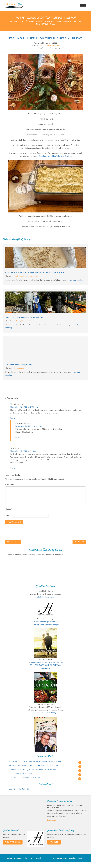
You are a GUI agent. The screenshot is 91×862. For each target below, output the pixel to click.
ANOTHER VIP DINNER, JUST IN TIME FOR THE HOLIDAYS (33, 766)
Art (40, 45)
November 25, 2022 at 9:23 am (23, 451)
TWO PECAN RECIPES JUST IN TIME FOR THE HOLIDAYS (32, 770)
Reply (12, 418)
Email (8, 516)
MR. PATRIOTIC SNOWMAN (18, 365)
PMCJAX (79, 858)
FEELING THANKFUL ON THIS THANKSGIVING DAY (45, 38)
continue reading (76, 280)
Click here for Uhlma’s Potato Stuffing (55, 156)
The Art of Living (25, 21)
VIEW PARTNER (11, 842)
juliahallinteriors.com (45, 597)
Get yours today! (49, 713)
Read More (51, 820)
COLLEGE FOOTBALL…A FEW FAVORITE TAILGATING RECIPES (35, 273)
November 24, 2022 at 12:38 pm (24, 407)
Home (13, 21)
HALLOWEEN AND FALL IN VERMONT (24, 317)
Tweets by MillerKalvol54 (18, 789)
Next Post (79, 542)
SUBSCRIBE (54, 842)
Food (44, 45)
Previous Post (13, 542)
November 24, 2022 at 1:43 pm (28, 426)
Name (8, 509)
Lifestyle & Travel (42, 21)
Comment (10, 484)
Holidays (17, 321)
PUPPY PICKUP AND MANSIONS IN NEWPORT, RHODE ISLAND (35, 762)
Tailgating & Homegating (28, 276)
